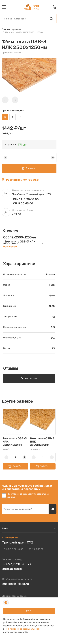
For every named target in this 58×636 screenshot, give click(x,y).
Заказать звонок (12, 568)
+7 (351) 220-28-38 (16, 564)
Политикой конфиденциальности (22, 629)
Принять (29, 610)
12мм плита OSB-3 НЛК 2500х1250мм (24, 32)
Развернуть (10, 246)
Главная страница (11, 29)
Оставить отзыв (29, 378)
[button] (5, 100)
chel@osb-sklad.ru (15, 584)
